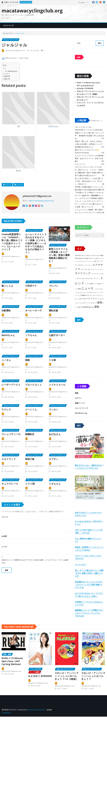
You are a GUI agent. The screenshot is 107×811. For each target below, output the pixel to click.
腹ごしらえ (7, 285)
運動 (96, 306)
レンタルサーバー (85, 303)
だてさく (7, 74)
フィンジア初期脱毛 (80, 295)
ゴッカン (53, 409)
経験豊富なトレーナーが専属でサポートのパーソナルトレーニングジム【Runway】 (89, 613)
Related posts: (13, 71)
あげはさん (55, 434)
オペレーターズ (33, 310)
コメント (5, 517)
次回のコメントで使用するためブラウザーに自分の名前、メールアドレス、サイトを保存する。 (35, 561)
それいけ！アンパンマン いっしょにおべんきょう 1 (93, 675)
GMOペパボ (92, 258)
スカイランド (9, 458)
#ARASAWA (78, 255)
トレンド (8, 185)
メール (5, 546)
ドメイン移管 (96, 283)
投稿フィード (80, 403)
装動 (27, 359)
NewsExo (41, 710)
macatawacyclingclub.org (32, 10)
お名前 (5, 536)
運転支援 (53, 310)
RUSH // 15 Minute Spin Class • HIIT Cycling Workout (12, 661)
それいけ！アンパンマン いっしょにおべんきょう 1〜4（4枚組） (67, 675)
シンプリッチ (95, 273)
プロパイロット (33, 384)
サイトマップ (8, 25)
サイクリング (83, 273)
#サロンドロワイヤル (92, 255)
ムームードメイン (88, 298)
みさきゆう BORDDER (85, 88)
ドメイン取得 (89, 284)
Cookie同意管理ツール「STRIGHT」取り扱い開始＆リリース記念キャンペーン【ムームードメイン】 (12, 242)
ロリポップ (93, 303)
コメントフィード (81, 408)
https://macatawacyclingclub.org (41, 201)
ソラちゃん (31, 335)
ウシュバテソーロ (11, 434)
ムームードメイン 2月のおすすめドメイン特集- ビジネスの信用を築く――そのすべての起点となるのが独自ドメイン (35, 243)
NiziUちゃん (8, 335)
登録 (76, 393)
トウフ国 (30, 483)
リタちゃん (55, 483)
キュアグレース (10, 483)
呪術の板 (29, 458)
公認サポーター (57, 335)
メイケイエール (57, 384)
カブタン (53, 458)
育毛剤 (85, 307)
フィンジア (100, 292)
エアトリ (90, 265)
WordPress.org (81, 413)
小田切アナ (31, 285)
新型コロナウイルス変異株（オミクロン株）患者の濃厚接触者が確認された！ (59, 254)
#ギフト (83, 255)
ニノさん (6, 359)
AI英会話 (80, 258)
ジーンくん (31, 409)
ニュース (19, 185)
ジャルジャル (20, 33)
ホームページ (8, 33)
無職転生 (29, 434)
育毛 (82, 307)
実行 (99, 43)
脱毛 (89, 307)
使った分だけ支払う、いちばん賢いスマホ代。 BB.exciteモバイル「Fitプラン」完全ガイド (89, 181)
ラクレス (6, 409)
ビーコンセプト (81, 564)
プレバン (53, 285)
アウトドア (100, 261)
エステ (82, 269)
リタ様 (52, 359)
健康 (99, 302)
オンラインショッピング (97, 269)
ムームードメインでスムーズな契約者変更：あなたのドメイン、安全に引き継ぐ (89, 158)
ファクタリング (91, 292)
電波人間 (7, 79)
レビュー (77, 303)
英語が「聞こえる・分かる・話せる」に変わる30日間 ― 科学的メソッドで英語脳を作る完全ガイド (89, 144)
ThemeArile (6, 713)
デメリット (97, 278)
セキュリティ (89, 278)
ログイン (78, 398)
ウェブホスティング (81, 265)
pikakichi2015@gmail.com (15, 50)
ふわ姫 (94, 261)
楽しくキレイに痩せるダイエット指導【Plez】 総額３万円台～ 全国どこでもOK (89, 573)
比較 (79, 307)
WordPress (31, 710)
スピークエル (80, 278)
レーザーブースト (11, 384)
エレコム (87, 269)
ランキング (101, 299)
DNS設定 (86, 258)
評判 (93, 307)
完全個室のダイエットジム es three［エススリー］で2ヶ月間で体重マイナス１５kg (89, 585)
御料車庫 (7, 76)
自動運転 (6, 310)
